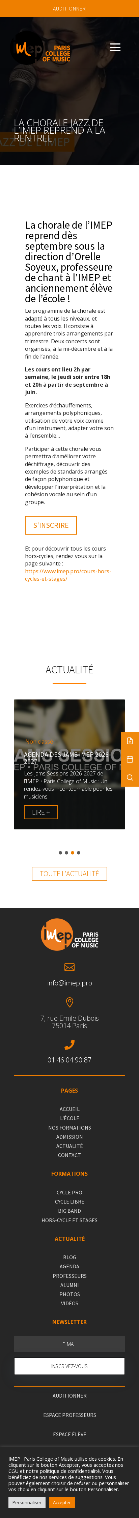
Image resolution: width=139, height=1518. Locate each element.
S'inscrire (51, 525)
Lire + (41, 812)
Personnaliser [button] (26, 1502)
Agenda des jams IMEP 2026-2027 (67, 757)
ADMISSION (69, 1136)
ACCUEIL (70, 1109)
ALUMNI (69, 1285)
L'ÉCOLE (69, 1118)
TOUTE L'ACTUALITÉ (69, 873)
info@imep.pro (69, 982)
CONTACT (69, 1155)
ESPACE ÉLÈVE (69, 1434)
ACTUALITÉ (69, 1145)
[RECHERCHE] (130, 777)
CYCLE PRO (69, 1192)
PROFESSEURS (70, 1275)
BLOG (69, 1257)
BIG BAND (69, 1210)
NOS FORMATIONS (69, 1127)
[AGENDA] (130, 759)
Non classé (39, 741)
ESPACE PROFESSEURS (69, 1414)
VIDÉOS (69, 1303)
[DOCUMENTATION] (130, 741)
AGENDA (69, 1266)
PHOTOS (69, 1294)
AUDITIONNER (69, 8)
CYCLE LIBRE (69, 1201)
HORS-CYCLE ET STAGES (69, 1220)
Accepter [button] (62, 1502)
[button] (60, 852)
